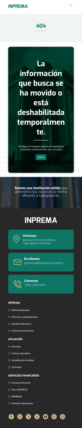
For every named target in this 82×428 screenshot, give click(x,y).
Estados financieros (21, 323)
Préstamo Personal (21, 382)
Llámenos (31, 281)
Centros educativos (21, 353)
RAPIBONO (17, 396)
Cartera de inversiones (23, 330)
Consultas (16, 367)
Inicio (41, 157)
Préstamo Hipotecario (22, 403)
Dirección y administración (25, 317)
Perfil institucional (21, 310)
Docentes (16, 346)
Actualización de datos (23, 360)
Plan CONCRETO (19, 389)
